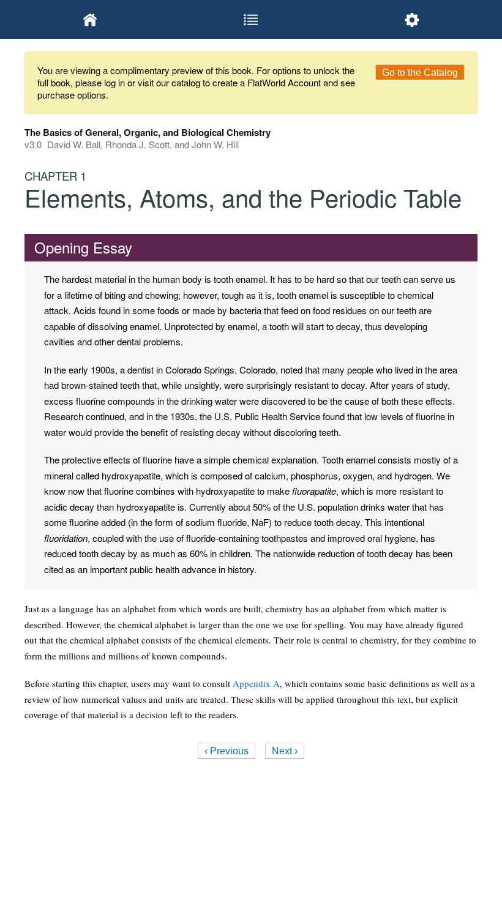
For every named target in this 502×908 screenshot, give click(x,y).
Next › (285, 751)
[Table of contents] (251, 19)
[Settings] (411, 19)
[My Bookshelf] (90, 19)
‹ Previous (226, 751)
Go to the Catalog (420, 72)
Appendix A (256, 683)
